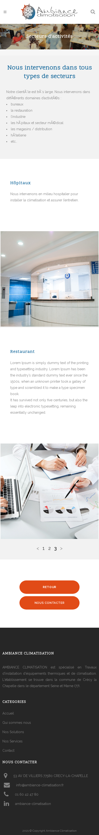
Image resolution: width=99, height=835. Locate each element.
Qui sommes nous (16, 723)
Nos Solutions (13, 732)
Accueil (8, 713)
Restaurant (22, 352)
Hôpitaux (20, 183)
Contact (8, 750)
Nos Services (12, 741)
